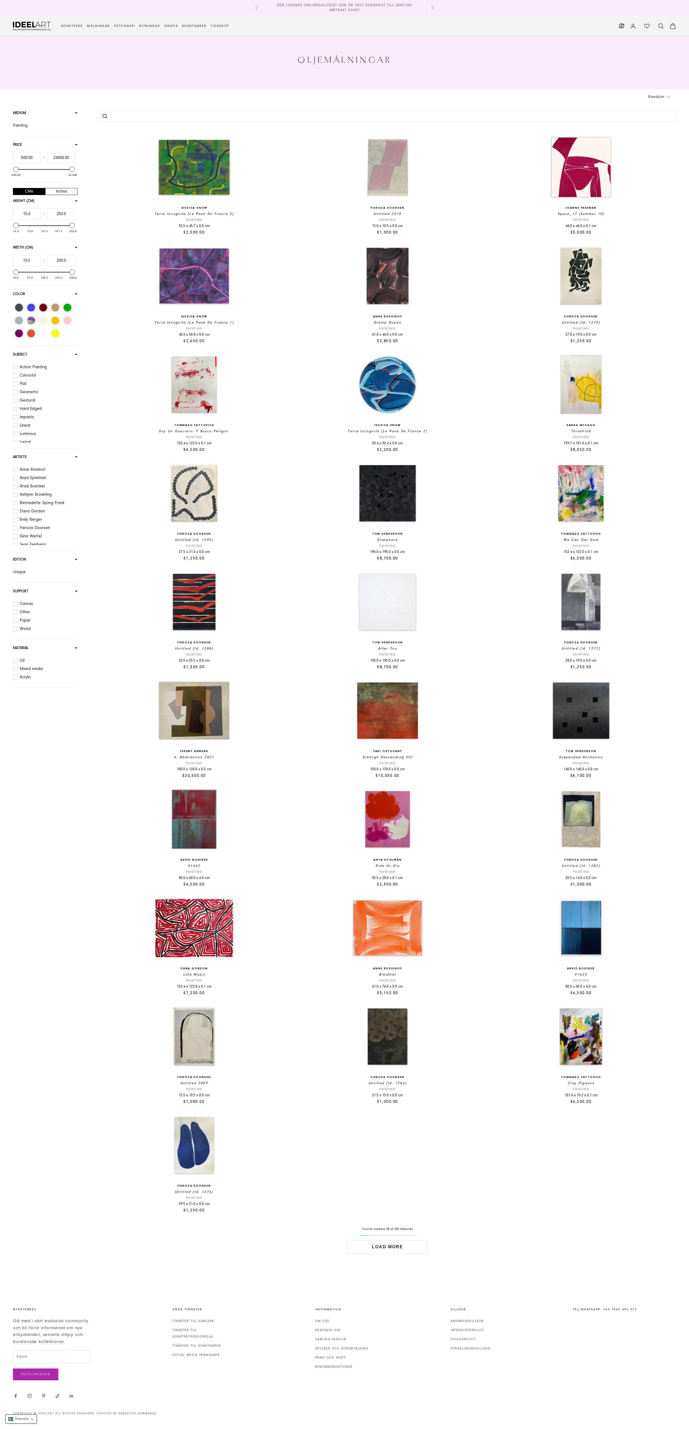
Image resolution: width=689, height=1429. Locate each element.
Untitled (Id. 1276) (194, 1192)
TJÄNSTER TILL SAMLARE (193, 1321)
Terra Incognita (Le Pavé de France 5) (194, 214)
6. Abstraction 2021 (194, 757)
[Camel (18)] (55, 307)
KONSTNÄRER (194, 26)
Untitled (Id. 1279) (581, 322)
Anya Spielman (387, 860)
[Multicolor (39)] (31, 320)
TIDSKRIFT (220, 26)
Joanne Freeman (580, 208)
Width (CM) (23, 248)
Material (21, 648)
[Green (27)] (67, 307)
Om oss (322, 1321)
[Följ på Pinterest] (43, 1396)
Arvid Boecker (194, 860)
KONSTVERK (72, 26)
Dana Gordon (194, 968)
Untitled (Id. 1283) (581, 866)
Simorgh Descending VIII (388, 757)
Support (21, 591)
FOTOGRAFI (124, 26)
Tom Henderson (387, 534)
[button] (21, 1419)
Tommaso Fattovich (194, 425)
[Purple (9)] (19, 333)
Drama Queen (388, 322)
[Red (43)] (31, 333)
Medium (19, 113)
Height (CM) (23, 201)
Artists (20, 457)
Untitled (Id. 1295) (194, 540)
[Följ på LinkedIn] (71, 1396)
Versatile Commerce (137, 1413)
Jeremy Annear (194, 751)
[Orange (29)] (55, 320)
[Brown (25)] (43, 307)
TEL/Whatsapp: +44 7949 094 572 (605, 1309)
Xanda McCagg (581, 425)
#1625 (581, 974)
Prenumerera (36, 1374)
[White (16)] (43, 333)
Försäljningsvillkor (471, 1348)
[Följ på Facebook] (15, 1396)
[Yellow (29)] (55, 333)
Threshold (581, 431)
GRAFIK (171, 26)
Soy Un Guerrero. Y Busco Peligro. (194, 431)
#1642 (194, 866)
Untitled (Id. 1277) (581, 648)
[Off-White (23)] (43, 320)
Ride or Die (387, 866)
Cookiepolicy (463, 1339)
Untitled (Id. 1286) (194, 648)
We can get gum (581, 540)
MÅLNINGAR (98, 26)
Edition (19, 560)
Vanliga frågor (330, 1339)
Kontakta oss (328, 1330)
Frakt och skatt (330, 1357)
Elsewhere (387, 540)
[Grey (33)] (19, 320)
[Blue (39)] (31, 307)
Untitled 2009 (194, 1083)
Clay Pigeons (581, 1083)
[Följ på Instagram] (29, 1396)
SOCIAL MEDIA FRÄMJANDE (196, 1355)
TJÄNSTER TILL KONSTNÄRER (197, 1346)
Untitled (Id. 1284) (387, 1083)
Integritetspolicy (467, 1330)
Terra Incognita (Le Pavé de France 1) (194, 322)
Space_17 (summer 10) (581, 214)
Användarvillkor (467, 1321)
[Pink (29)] (67, 320)
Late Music (194, 974)
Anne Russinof (387, 316)
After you (387, 648)
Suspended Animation (581, 757)
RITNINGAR (149, 26)
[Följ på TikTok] (57, 1396)
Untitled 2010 (387, 214)
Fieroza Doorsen (387, 208)
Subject (20, 355)
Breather (387, 974)
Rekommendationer (334, 1366)
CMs (29, 191)
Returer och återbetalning (342, 1348)
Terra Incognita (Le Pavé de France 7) (387, 431)
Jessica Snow (194, 208)
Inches (61, 191)
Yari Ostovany (387, 751)
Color (19, 294)
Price (17, 145)
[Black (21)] (19, 307)
